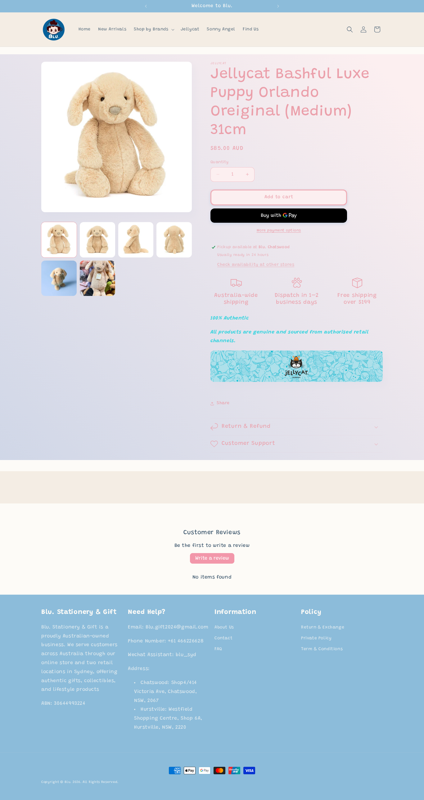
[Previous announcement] (146, 6)
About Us (224, 627)
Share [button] (223, 403)
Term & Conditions (322, 649)
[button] (153, 29)
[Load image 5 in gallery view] (59, 278)
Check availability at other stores (255, 265)
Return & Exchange (322, 627)
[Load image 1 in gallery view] (59, 239)
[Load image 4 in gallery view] (174, 239)
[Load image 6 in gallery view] (97, 278)
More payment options (279, 230)
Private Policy (316, 638)
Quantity (219, 162)
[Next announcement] (278, 6)
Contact (223, 638)
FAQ (218, 649)
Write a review (212, 558)
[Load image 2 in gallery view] (97, 239)
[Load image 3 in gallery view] (136, 239)
